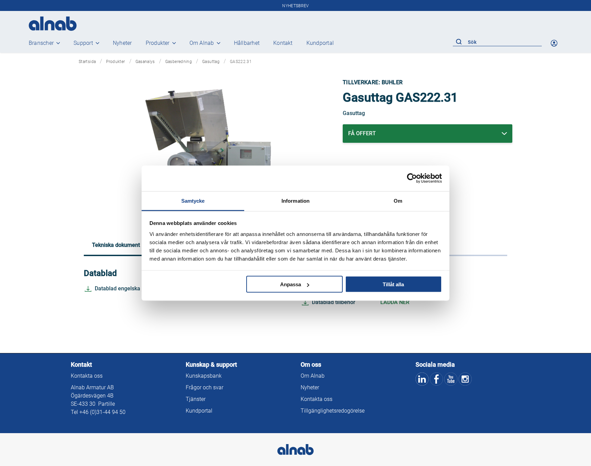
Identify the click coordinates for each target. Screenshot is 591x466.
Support (83, 43)
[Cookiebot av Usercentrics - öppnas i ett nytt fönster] (412, 178)
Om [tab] (398, 200)
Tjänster (196, 399)
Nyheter (122, 43)
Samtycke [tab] (193, 200)
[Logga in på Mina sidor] (554, 43)
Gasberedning (178, 61)
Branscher (41, 43)
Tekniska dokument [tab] (116, 245)
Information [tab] (295, 200)
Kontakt (283, 43)
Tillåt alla (393, 284)
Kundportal (320, 43)
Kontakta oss (87, 376)
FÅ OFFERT (362, 133)
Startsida (87, 61)
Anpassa (290, 284)
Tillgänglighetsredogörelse (333, 410)
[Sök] (458, 42)
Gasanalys (145, 61)
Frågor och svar (204, 387)
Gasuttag (211, 61)
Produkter (158, 43)
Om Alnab (201, 43)
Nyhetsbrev (295, 5)
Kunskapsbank (204, 376)
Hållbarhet (247, 43)
